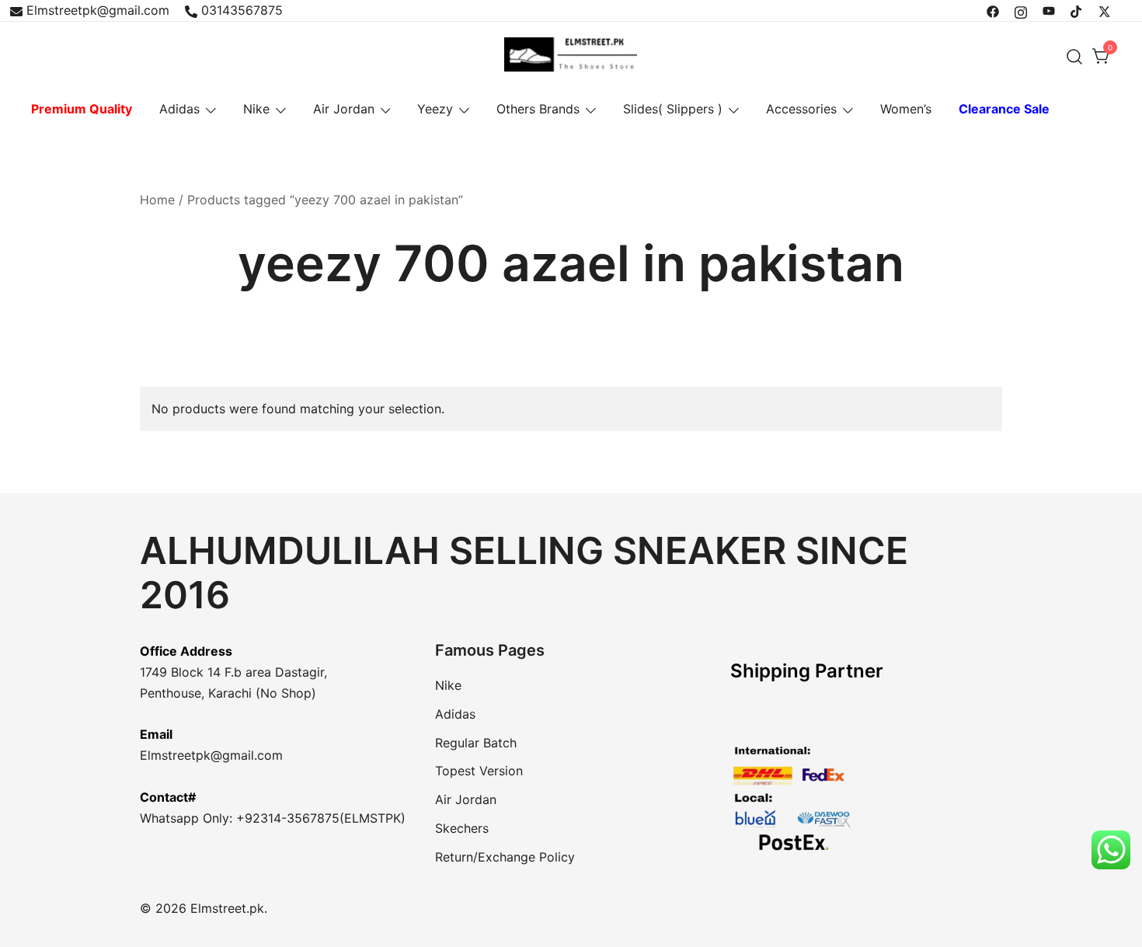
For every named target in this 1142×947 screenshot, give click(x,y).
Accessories (801, 109)
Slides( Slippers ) (672, 109)
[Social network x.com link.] (1104, 10)
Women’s (905, 109)
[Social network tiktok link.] (1077, 10)
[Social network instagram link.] (1021, 10)
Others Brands (538, 109)
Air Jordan (343, 109)
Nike (256, 109)
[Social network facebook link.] (993, 10)
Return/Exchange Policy (505, 857)
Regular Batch (476, 742)
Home (157, 199)
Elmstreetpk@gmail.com (97, 10)
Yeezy (435, 109)
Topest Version (479, 770)
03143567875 (242, 10)
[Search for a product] (1075, 56)
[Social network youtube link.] (1049, 10)
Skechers (462, 828)
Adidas (179, 109)
